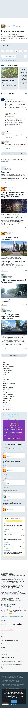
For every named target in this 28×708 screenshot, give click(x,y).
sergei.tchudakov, (7, 430)
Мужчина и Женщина (9, 383)
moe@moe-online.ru (18, 588)
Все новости (3, 647)
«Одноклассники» (14, 616)
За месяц (20, 521)
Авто (4, 362)
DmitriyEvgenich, (15, 427)
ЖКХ (4, 375)
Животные (6, 373)
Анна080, (5, 432)
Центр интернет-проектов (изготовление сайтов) (11, 664)
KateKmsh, (10, 427)
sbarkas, (9, 432)
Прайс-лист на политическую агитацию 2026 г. (11, 650)
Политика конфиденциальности (8, 657)
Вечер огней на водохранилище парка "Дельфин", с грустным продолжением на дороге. (13, 195)
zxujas (5, 435)
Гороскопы (6, 368)
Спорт (5, 402)
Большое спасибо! (8, 366)
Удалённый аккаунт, (19, 430)
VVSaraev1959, (19, 432)
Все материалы (6, 513)
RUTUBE (23, 616)
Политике (20, 695)
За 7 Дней (14, 521)
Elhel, (10, 429)
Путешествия (7, 398)
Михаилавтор (10, 456)
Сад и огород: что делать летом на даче (9, 640)
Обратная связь (4, 636)
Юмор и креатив (7, 407)
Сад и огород (7, 400)
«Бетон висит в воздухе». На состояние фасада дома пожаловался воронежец (12, 502)
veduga (10, 113)
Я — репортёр (12, 25)
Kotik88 (7, 131)
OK (14, 701)
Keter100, (13, 430)
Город (5, 538)
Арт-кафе (6, 364)
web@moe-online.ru (10, 588)
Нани (6, 98)
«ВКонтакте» (7, 616)
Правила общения (5, 654)
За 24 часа (8, 521)
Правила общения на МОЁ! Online (11, 414)
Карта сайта (3, 643)
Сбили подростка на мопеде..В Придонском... (13, 281)
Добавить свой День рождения (14, 438)
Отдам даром (7, 390)
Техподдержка (7, 405)
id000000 (7, 141)
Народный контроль (9, 388)
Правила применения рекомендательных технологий (12, 661)
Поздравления (7, 392)
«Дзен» (2, 616)
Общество (6, 524)
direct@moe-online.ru (7, 605)
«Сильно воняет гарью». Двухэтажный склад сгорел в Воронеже (14, 476)
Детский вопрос (7, 370)
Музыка (5, 385)
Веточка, (13, 432)
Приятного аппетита (9, 396)
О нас (2, 633)
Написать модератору (8, 416)
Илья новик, (13, 429)
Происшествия (7, 544)
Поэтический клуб (8, 394)
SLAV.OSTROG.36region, (9, 434)
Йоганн (8, 496)
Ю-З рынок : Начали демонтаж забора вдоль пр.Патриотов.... (10, 316)
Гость (8, 483)
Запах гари (5, 172)
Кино (4, 381)
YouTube (20, 616)
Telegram (3, 617)
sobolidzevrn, (19, 429)
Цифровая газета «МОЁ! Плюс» (7, 630)
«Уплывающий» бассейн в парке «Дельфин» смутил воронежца (13, 449)
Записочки (6, 377)
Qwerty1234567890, (18, 434)
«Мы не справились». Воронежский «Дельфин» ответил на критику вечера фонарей (12, 463)
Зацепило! (6, 379)
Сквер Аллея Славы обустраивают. (9, 238)
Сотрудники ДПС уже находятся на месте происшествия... (12, 300)
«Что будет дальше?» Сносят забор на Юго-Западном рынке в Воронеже (13, 489)
